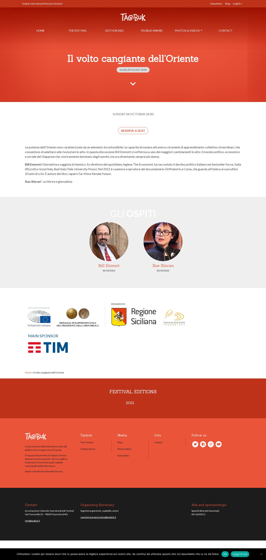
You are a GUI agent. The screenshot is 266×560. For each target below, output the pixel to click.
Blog (227, 3)
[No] (261, 554)
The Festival (77, 30)
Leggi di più (240, 554)
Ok (225, 554)
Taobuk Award (151, 30)
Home (40, 30)
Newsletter (216, 3)
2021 (130, 403)
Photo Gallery (124, 448)
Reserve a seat (133, 130)
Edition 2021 (114, 30)
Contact (226, 30)
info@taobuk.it (32, 520)
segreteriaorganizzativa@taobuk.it (98, 517)
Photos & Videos (187, 30)
